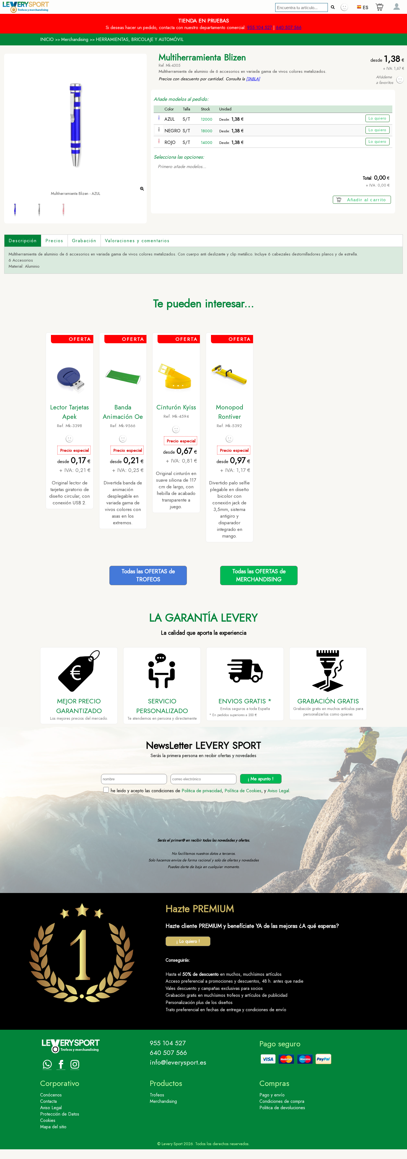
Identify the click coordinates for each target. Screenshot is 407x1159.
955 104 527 (259, 27)
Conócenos (51, 1095)
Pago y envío (272, 1095)
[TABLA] (253, 79)
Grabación (84, 241)
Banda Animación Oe (123, 411)
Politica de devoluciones (282, 1107)
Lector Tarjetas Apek (69, 411)
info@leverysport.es (178, 1062)
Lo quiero (378, 118)
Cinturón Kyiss (176, 407)
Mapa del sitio (53, 1127)
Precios (54, 241)
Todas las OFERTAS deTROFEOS (148, 575)
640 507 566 (289, 27)
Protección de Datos (59, 1114)
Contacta (48, 1101)
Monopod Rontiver (229, 411)
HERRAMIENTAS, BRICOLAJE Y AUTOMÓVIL (140, 39)
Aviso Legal (278, 791)
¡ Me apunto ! (261, 779)
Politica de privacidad (202, 791)
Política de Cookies (243, 791)
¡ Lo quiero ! (188, 941)
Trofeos (157, 1095)
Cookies (47, 1120)
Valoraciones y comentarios (137, 241)
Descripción (23, 241)
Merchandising (74, 39)
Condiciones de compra (281, 1101)
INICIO (47, 39)
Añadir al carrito (366, 199)
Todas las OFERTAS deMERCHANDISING (259, 575)
